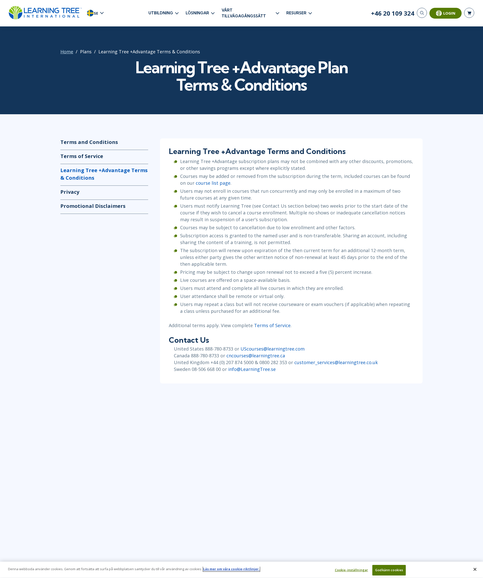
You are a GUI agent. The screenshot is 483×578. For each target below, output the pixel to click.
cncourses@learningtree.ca (256, 356)
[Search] (422, 13)
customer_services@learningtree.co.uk (336, 362)
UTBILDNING (160, 13)
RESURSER (296, 13)
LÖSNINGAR (197, 13)
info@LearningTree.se (252, 369)
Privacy (69, 191)
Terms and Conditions (89, 142)
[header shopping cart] (469, 13)
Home (66, 52)
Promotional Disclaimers (93, 206)
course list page (213, 183)
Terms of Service (81, 156)
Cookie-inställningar (351, 570)
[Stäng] (474, 569)
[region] (241, 570)
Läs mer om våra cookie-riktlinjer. (231, 569)
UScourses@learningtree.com (272, 349)
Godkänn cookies (389, 570)
